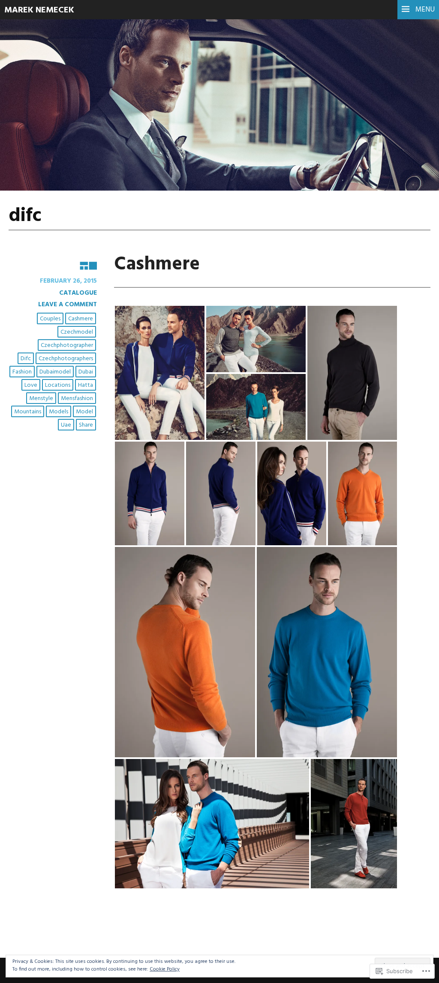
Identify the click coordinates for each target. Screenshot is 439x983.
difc (26, 359)
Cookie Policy (165, 969)
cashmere (80, 319)
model (84, 412)
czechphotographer (67, 345)
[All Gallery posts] (53, 265)
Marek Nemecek (39, 10)
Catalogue (78, 293)
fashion (22, 372)
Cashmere (157, 264)
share (86, 425)
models (58, 412)
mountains (27, 412)
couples (50, 319)
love (30, 385)
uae (66, 425)
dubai (85, 372)
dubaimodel (55, 372)
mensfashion (77, 398)
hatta (85, 385)
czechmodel (76, 332)
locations (57, 385)
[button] (159, 373)
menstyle (41, 398)
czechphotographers (66, 359)
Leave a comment (67, 304)
